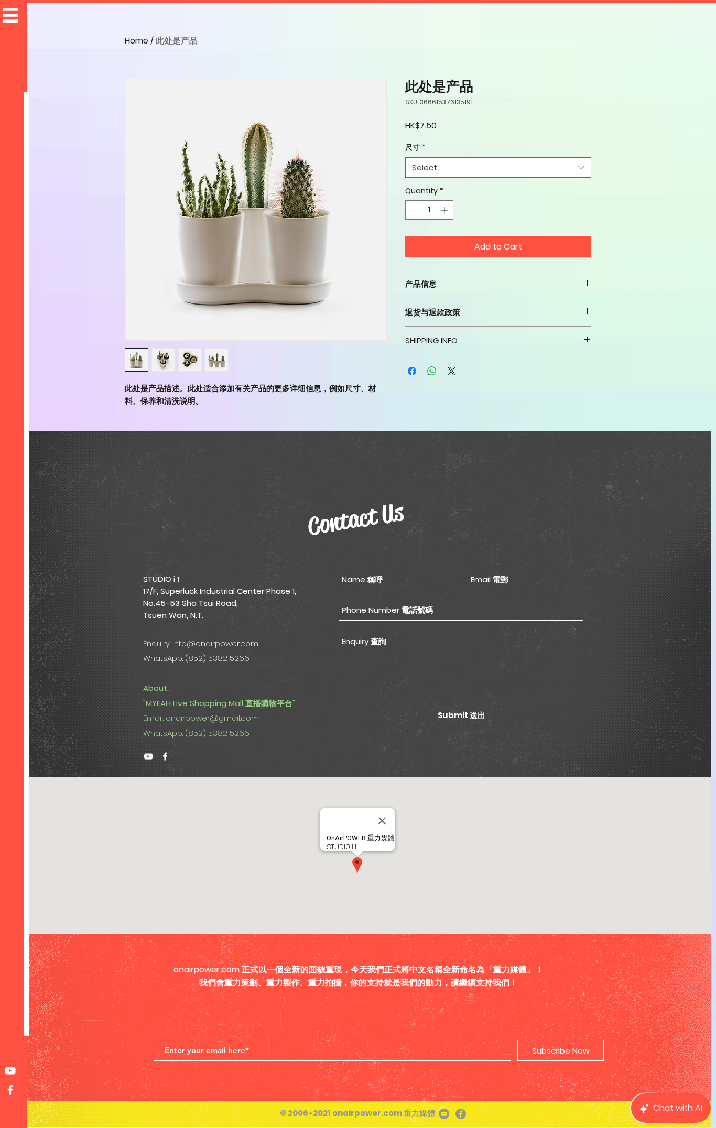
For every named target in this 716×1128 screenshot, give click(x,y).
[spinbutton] (429, 210)
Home (136, 41)
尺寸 (415, 148)
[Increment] (445, 210)
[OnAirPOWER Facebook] (165, 756)
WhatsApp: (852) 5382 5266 (196, 733)
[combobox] (498, 167)
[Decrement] (413, 210)
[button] (10, 15)
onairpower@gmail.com (212, 717)
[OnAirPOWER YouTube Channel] (10, 1070)
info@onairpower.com (215, 643)
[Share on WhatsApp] (432, 371)
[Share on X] (452, 371)
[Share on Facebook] (412, 371)
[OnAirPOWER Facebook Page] (10, 1090)
